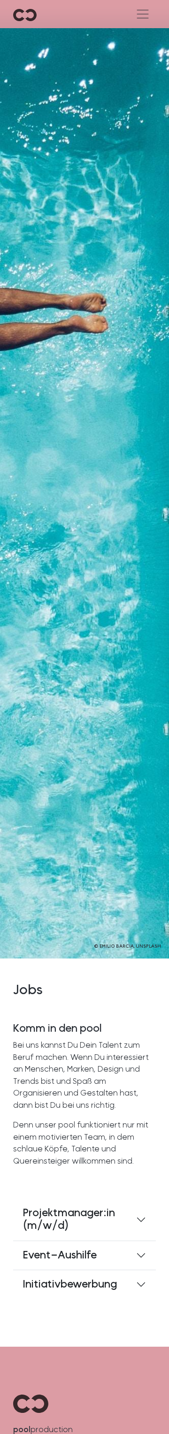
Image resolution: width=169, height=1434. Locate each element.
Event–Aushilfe (60, 1255)
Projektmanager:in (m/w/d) (69, 1219)
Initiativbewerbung (70, 1284)
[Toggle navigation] (142, 14)
